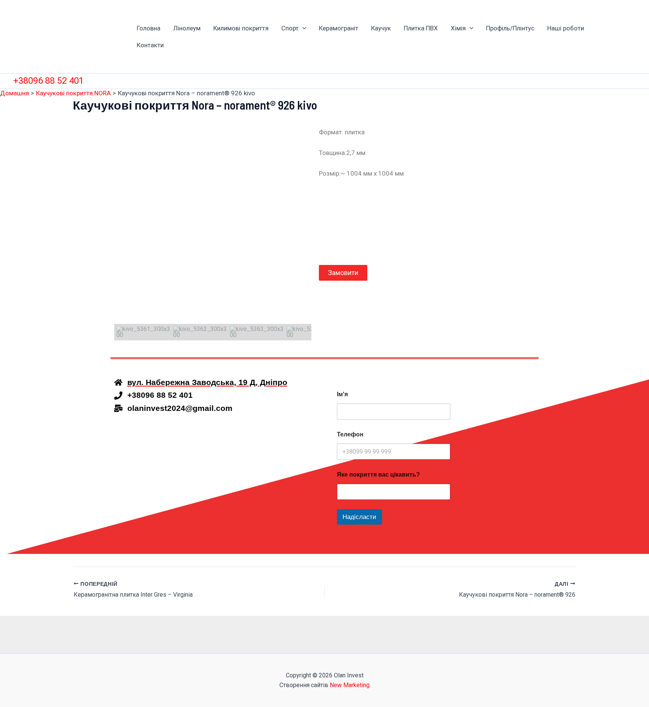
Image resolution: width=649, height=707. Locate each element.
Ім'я (342, 394)
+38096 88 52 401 (48, 80)
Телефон (350, 434)
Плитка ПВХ (421, 28)
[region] (212, 233)
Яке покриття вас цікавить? (378, 474)
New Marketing (350, 685)
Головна (148, 28)
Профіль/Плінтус (510, 28)
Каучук (381, 28)
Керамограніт (338, 28)
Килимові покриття (241, 28)
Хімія (458, 28)
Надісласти (359, 516)
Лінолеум (187, 28)
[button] (302, 28)
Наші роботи (565, 28)
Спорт (290, 28)
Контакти (150, 45)
